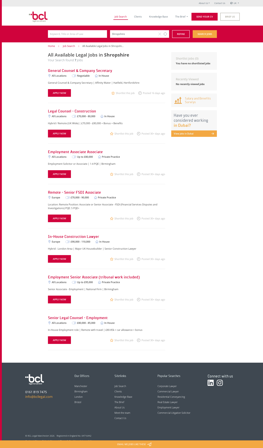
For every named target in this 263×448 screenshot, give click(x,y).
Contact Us (219, 3)
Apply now (59, 92)
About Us (203, 3)
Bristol (77, 402)
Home (51, 46)
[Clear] (160, 34)
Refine (181, 34)
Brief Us (230, 16)
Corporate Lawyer (167, 386)
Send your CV (204, 16)
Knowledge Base (158, 16)
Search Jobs (205, 34)
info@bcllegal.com (39, 397)
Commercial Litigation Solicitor (174, 412)
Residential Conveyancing (171, 396)
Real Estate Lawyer (168, 402)
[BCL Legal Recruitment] (34, 379)
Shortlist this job (125, 93)
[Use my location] (165, 34)
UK (235, 3)
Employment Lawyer (168, 407)
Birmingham (81, 391)
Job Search (121, 16)
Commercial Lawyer (168, 391)
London (78, 396)
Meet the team (122, 412)
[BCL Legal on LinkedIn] (211, 383)
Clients (138, 16)
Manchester (80, 386)
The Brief (180, 16)
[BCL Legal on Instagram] (220, 383)
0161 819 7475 (36, 392)
